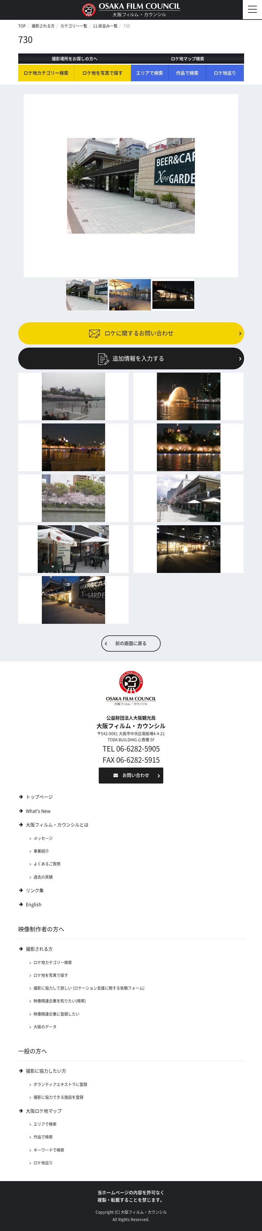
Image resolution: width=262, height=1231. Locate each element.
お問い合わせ (135, 775)
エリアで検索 (149, 73)
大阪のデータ (45, 1027)
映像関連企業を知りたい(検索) (60, 1001)
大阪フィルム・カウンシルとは (57, 825)
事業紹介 (41, 851)
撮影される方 (43, 26)
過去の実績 (43, 877)
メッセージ (43, 838)
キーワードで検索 (49, 1150)
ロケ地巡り (225, 73)
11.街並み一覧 (105, 26)
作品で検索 (187, 73)
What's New (38, 811)
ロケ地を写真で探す (102, 73)
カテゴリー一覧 (73, 26)
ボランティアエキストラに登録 (60, 1084)
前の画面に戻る (131, 643)
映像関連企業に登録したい (57, 1014)
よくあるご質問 (47, 864)
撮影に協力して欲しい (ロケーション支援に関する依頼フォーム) (89, 988)
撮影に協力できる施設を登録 (58, 1097)
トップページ (39, 797)
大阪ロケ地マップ (44, 1111)
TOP (22, 26)
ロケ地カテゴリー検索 (46, 73)
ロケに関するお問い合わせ (138, 333)
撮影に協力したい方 (46, 1071)
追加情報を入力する (138, 358)
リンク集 (35, 890)
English (34, 904)
